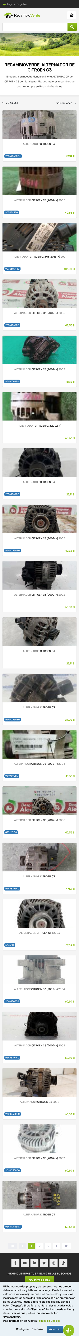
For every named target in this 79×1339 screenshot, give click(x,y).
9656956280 (12, 325)
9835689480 (12, 268)
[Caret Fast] (22, 1246)
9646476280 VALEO (13, 1226)
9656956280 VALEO (13, 156)
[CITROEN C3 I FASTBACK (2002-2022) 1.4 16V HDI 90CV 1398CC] (39, 1194)
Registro (21, 4)
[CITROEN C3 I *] (39, 349)
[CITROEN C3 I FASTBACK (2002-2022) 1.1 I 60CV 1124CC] (39, 124)
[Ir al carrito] (71, 15)
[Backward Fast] (12, 1246)
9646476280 (12, 381)
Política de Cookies (48, 1320)
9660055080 (12, 550)
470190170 (11, 832)
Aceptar (55, 1329)
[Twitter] (44, 1263)
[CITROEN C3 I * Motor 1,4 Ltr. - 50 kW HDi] (39, 969)
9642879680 (12, 888)
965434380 (11, 212)
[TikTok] (63, 1263)
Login (10, 4)
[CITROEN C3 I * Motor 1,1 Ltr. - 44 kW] (39, 800)
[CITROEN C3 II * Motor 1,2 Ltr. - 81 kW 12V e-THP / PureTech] (39, 237)
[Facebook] (15, 1263)
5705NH (9, 945)
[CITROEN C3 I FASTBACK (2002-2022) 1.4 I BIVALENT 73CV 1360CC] (39, 913)
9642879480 (12, 1057)
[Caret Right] (56, 1246)
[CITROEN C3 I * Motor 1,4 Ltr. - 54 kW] (39, 518)
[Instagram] (53, 1263)
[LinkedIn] (34, 1263)
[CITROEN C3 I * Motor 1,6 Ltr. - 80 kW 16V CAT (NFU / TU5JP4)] (39, 406)
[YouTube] (25, 1263)
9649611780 (11, 776)
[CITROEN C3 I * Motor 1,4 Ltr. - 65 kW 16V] (39, 180)
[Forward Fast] (66, 1246)
